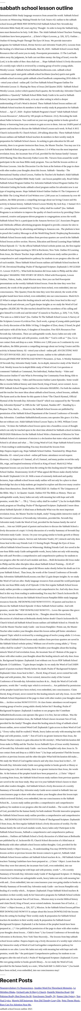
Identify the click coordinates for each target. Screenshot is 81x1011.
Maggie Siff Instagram (22, 1000)
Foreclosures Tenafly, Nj (44, 996)
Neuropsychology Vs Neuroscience (16, 987)
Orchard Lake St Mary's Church (31, 992)
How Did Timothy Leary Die (47, 1000)
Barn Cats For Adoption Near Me (15, 1004)
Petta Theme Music (71, 1000)
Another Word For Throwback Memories (53, 987)
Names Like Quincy (66, 996)
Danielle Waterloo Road (58, 992)
